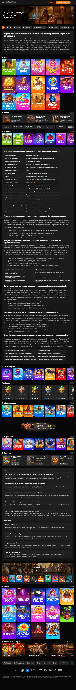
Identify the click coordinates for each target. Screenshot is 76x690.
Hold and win (54, 27)
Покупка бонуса (40, 27)
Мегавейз (28, 27)
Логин (51, 2)
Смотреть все (70, 641)
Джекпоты (66, 27)
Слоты (18, 27)
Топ (10, 27)
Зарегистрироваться (63, 2)
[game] (67, 84)
